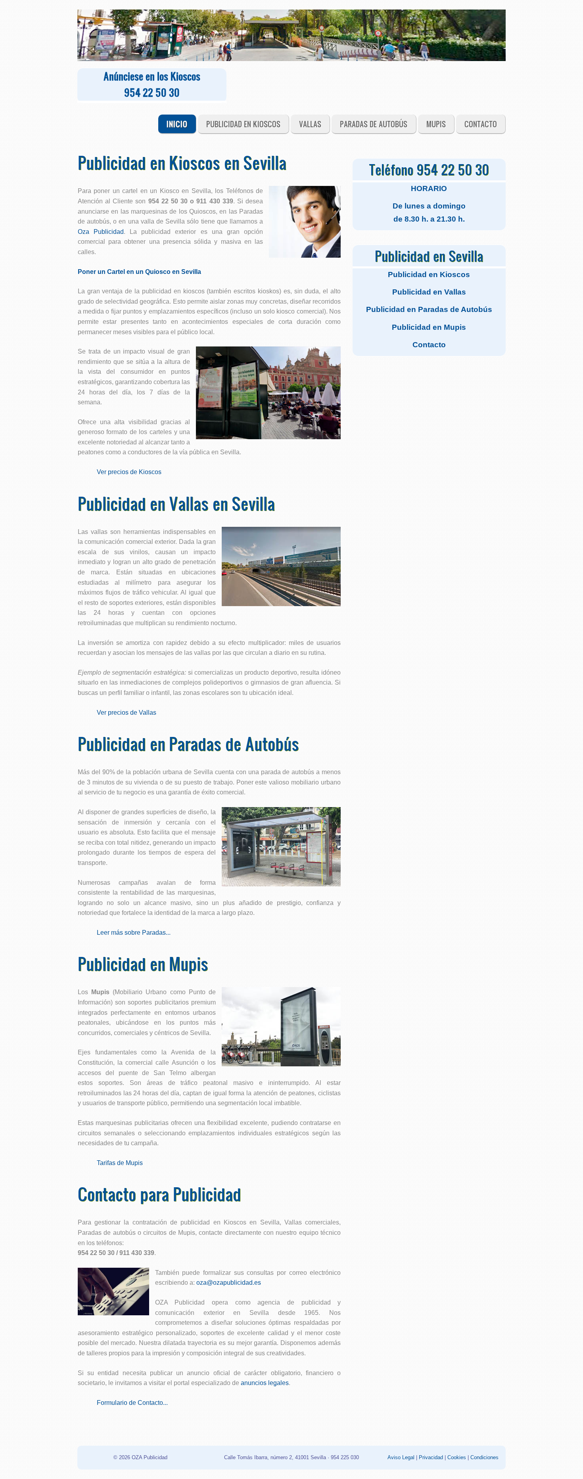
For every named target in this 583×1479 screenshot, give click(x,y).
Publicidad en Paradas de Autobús (188, 743)
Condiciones (484, 1457)
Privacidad (431, 1457)
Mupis (436, 124)
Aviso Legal (401, 1457)
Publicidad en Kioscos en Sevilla (182, 162)
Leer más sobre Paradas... (134, 932)
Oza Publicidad (101, 231)
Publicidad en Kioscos (243, 124)
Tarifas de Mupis (120, 1162)
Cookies (456, 1457)
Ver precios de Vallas (126, 712)
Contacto (480, 124)
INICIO (177, 124)
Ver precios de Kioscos (129, 472)
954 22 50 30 (152, 92)
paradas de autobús (373, 124)
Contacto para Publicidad (159, 1193)
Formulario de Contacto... (132, 1402)
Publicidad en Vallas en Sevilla (176, 503)
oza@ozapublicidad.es (228, 1282)
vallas (310, 124)
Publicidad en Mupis (143, 963)
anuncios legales (265, 1383)
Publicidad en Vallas (429, 292)
